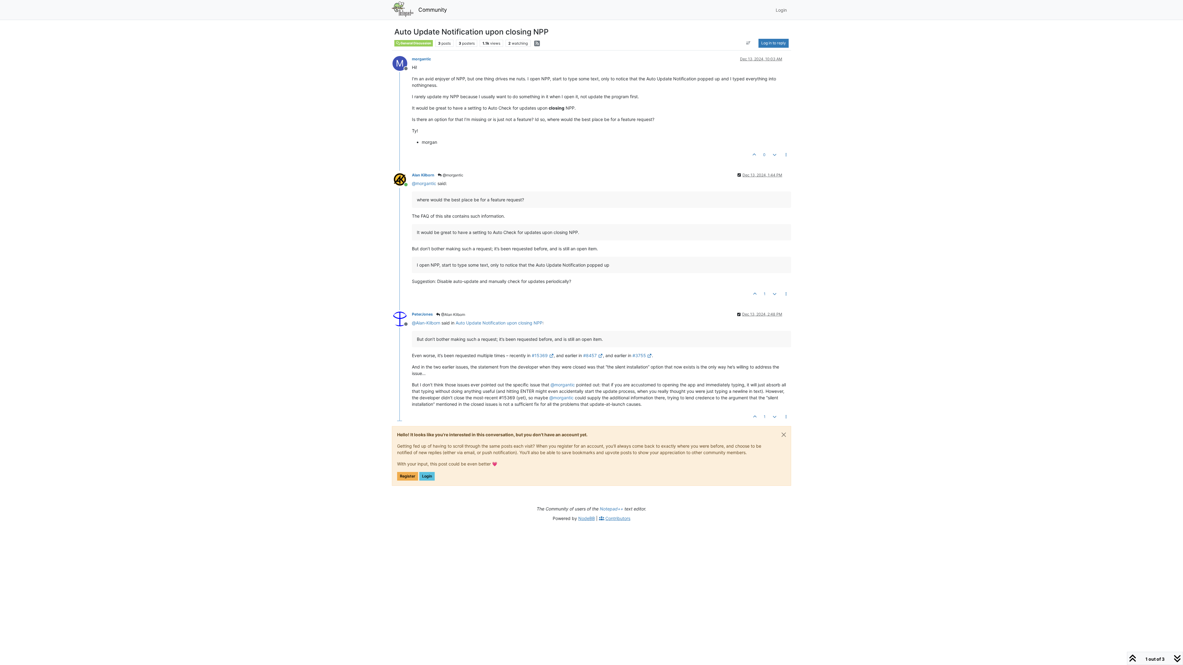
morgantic (421, 59)
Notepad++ (611, 508)
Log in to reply (773, 43)
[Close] (784, 434)
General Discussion (415, 43)
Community (432, 9)
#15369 (540, 355)
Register (407, 476)
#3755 (639, 355)
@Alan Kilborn (452, 314)
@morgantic (452, 175)
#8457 (590, 355)
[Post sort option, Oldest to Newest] (748, 43)
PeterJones (422, 314)
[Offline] (402, 318)
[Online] (402, 179)
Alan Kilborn (423, 175)
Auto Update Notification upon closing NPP (499, 322)
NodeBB (586, 518)
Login (427, 476)
